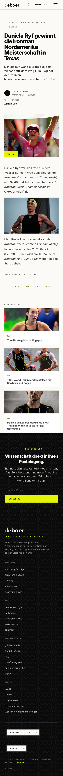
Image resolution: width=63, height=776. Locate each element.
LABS (8, 689)
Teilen (32, 274)
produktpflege (12, 651)
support (9, 673)
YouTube (8, 768)
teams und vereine (15, 706)
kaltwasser (11, 613)
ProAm (8, 694)
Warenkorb (42, 4)
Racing (13, 27)
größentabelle (12, 645)
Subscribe (16, 499)
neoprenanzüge (13, 607)
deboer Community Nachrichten (28, 22)
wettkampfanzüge (15, 569)
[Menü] (55, 4)
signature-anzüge (14, 575)
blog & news (11, 700)
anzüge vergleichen (15, 668)
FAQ (7, 656)
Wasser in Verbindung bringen (21, 711)
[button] (29, 4)
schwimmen (11, 586)
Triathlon (9, 630)
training (9, 580)
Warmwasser (12, 624)
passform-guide (13, 592)
